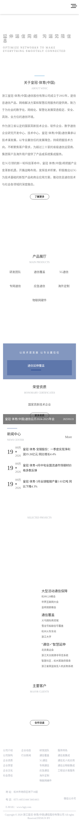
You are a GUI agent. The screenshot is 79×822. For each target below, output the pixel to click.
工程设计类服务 (66, 770)
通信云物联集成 (66, 765)
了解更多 (39, 196)
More (68, 437)
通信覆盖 (44, 755)
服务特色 (62, 750)
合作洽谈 (39, 722)
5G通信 (43, 760)
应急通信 (44, 770)
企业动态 (26, 750)
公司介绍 (8, 750)
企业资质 (8, 760)
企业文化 (8, 770)
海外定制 (44, 775)
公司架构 (8, 755)
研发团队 (44, 750)
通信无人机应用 (66, 760)
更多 (39, 335)
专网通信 (44, 765)
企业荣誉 (8, 765)
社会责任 (8, 775)
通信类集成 (64, 755)
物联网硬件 (46, 780)
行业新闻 (26, 755)
